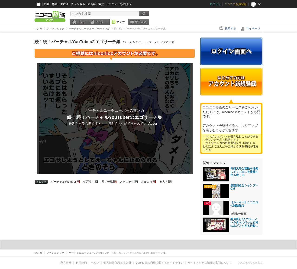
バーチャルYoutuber (63, 181)
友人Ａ (163, 181)
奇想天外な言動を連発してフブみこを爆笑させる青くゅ (244, 172)
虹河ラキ (88, 181)
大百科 (91, 4)
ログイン (215, 4)
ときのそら (127, 181)
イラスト (101, 22)
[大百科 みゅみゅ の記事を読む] (154, 181)
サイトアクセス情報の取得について (210, 262)
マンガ (120, 22)
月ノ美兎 (107, 181)
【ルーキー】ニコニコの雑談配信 (244, 204)
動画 (46, 4)
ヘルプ (95, 262)
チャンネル (78, 4)
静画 (55, 4)
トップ (81, 22)
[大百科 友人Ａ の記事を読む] (170, 181)
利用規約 (81, 262)
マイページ (253, 28)
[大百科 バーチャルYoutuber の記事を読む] (78, 181)
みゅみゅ (146, 181)
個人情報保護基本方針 (117, 262)
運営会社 (65, 262)
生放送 (64, 4)
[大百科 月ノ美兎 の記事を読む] (115, 181)
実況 (101, 4)
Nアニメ (112, 4)
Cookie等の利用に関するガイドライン (160, 262)
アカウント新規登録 (231, 81)
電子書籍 (140, 22)
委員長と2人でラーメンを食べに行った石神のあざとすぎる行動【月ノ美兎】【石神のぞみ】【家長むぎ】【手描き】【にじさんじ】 (244, 222)
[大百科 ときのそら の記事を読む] (136, 181)
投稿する (230, 28)
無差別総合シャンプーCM (244, 187)
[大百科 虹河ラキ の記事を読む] (97, 181)
